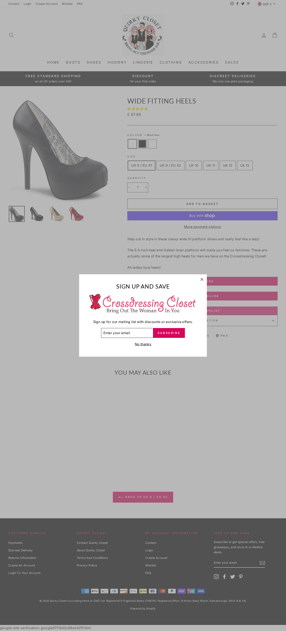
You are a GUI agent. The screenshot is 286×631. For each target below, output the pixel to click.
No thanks (143, 344)
